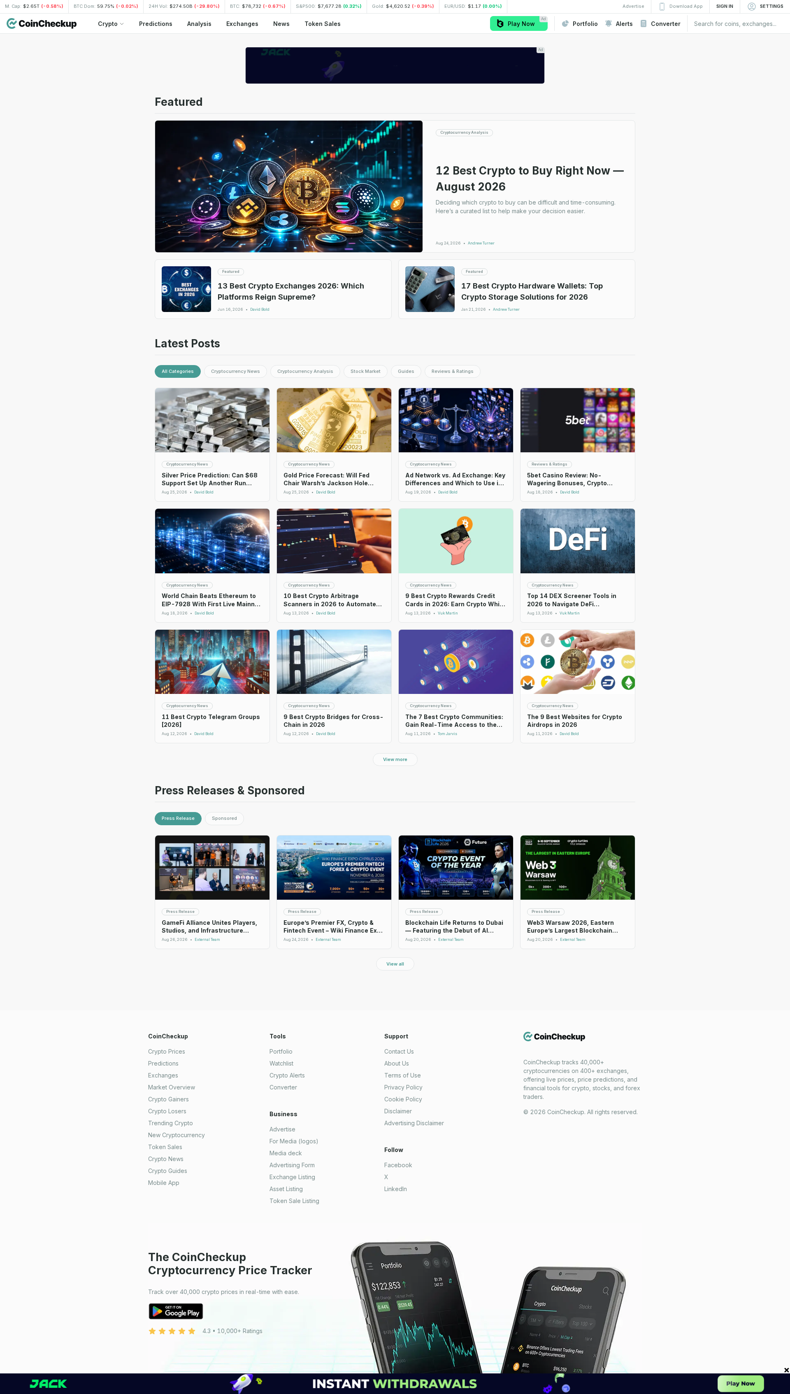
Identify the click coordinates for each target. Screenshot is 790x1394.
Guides (406, 371)
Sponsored (224, 818)
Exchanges (163, 1075)
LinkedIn (395, 1188)
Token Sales (165, 1146)
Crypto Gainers (168, 1099)
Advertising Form (292, 1164)
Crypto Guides (167, 1170)
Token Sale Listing (294, 1200)
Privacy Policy (403, 1087)
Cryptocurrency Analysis (305, 371)
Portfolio (281, 1051)
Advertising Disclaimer (414, 1122)
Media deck (286, 1153)
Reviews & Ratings (453, 371)
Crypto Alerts (287, 1075)
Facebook (398, 1164)
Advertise (282, 1129)
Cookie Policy (403, 1099)
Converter (283, 1087)
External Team (207, 940)
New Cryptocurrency (176, 1134)
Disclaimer (398, 1111)
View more (395, 759)
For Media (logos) (294, 1141)
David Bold (260, 309)
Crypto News (166, 1158)
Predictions (163, 1063)
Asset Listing (286, 1188)
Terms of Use (402, 1075)
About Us (396, 1063)
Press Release (178, 818)
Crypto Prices (166, 1051)
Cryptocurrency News (235, 371)
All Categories (178, 371)
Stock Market (366, 371)
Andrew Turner (481, 243)
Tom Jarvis (447, 734)
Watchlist (281, 1063)
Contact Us (399, 1051)
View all (395, 964)
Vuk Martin (448, 613)
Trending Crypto (170, 1122)
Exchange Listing (292, 1176)
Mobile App (163, 1182)
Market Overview (171, 1087)
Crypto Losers (167, 1111)
